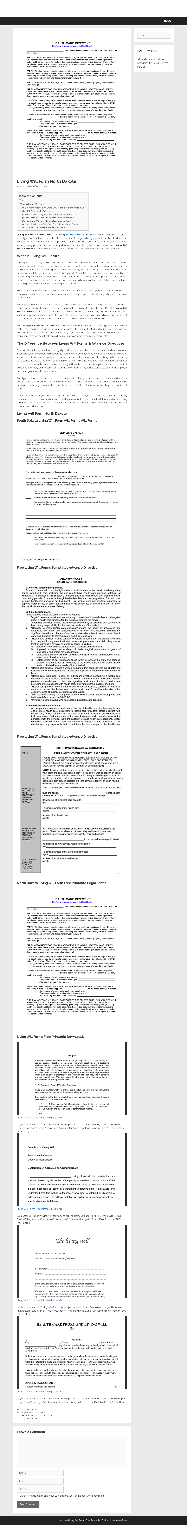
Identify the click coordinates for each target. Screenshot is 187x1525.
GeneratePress (119, 1520)
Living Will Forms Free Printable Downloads (45, 227)
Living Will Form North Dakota (35, 211)
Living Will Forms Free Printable (94, 8)
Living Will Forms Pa (29, 1418)
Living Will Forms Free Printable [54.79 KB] (39, 1300)
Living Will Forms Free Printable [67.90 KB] (39, 1391)
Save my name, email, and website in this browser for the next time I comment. (62, 1495)
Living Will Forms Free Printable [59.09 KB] (39, 1209)
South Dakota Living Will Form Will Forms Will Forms (49, 214)
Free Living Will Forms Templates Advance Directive (49, 218)
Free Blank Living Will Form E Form (36, 1415)
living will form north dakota (32, 1412)
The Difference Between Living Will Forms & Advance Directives (53, 207)
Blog (167, 21)
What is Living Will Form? (32, 204)
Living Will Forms (28, 1409)
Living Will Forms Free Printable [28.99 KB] (39, 1117)
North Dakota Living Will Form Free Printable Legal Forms (51, 224)
